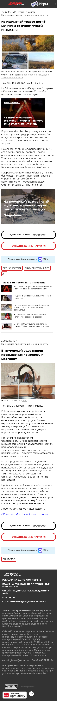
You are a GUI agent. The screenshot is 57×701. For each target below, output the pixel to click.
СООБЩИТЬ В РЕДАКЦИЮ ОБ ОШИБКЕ (24, 601)
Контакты (8, 597)
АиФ (24, 400)
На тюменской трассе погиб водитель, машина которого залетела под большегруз (26, 205)
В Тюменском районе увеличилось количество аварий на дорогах (30, 315)
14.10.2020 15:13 (8, 12)
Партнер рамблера (27, 687)
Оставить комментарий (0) (29, 246)
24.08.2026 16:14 (9, 341)
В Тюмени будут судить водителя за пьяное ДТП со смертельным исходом (31, 325)
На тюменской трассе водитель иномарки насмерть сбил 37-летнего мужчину (33, 287)
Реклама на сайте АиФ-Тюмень (22, 580)
